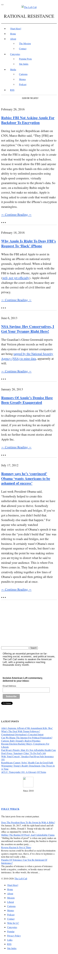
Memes (22, 79)
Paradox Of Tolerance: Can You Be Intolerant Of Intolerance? (24, 861)
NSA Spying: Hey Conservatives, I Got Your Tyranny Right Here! (27, 329)
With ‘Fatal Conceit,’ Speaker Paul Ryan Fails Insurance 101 (27, 758)
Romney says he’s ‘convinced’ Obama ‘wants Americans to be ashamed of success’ (25, 478)
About (13, 38)
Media (13, 69)
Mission (11, 897)
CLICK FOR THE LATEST (30, 98)
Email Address (9, 686)
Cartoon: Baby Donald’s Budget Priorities (20, 740)
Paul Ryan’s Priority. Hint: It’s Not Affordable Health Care (28, 750)
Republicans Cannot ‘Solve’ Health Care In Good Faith (27, 762)
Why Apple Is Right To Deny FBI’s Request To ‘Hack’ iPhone (28, 243)
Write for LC (13, 923)
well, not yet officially (15, 278)
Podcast (22, 84)
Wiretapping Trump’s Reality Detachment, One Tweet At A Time (28, 767)
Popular (10, 931)
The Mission (25, 43)
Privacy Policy (14, 935)
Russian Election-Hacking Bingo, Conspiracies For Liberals (25, 745)
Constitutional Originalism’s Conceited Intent (22, 734)
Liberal (10, 901)
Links (9, 939)
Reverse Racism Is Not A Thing (16, 847)
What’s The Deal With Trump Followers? (20, 731)
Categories (15, 54)
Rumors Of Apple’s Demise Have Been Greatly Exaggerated (27, 400)
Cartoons (23, 74)
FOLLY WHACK (10, 809)
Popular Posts (25, 58)
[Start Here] (15, 28)
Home (13, 33)
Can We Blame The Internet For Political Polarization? (26, 737)
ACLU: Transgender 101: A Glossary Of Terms (23, 772)
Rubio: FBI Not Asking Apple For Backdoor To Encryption (27, 120)
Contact (22, 48)
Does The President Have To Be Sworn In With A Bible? (28, 822)
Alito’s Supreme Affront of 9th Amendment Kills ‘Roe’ (27, 728)
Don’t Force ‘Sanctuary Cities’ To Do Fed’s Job (23, 753)
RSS (12, 89)
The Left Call (20, 878)
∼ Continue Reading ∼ (16, 214)
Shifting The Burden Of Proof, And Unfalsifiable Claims (28, 834)
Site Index (23, 63)
